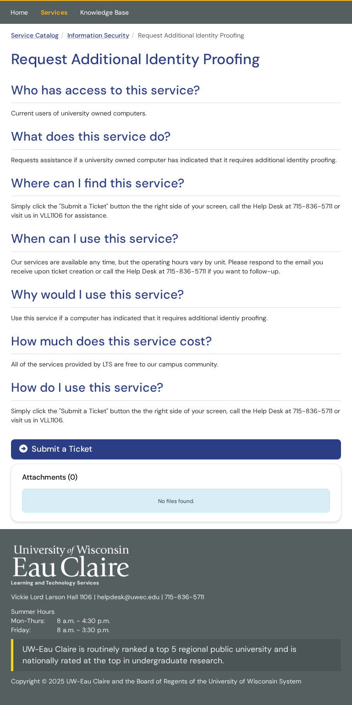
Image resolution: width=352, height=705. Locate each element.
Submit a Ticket (60, 448)
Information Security (98, 35)
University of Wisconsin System (255, 681)
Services (54, 12)
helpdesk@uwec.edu (128, 597)
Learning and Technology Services (55, 582)
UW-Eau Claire (49, 649)
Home (19, 12)
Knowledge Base (104, 12)
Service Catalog (35, 35)
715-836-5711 (184, 597)
